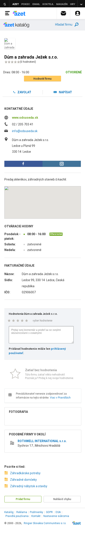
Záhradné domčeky (23, 479)
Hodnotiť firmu (42, 78)
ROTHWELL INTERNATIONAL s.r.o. (42, 441)
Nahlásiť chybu (62, 499)
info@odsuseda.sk (24, 131)
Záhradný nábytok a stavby (28, 486)
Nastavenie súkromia (56, 516)
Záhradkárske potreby (25, 473)
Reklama (21, 512)
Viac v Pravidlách (60, 397)
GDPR (49, 512)
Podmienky (36, 512)
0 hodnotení (28, 61)
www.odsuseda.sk (25, 117)
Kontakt (36, 516)
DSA (58, 512)
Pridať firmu (23, 499)
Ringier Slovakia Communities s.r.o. (45, 523)
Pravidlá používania (17, 516)
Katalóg (9, 512)
